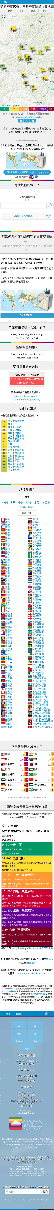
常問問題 (26, 1087)
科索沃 (6, 651)
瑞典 (5, 543)
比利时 (6, 713)
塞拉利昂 (34, 551)
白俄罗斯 (34, 562)
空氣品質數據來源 (26, 1092)
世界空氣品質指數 (9, 991)
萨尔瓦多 (34, 559)
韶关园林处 (11, 441)
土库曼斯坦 (36, 627)
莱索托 (6, 635)
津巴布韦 (34, 546)
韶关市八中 (11, 461)
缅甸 (5, 532)
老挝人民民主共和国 (40, 721)
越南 (5, 583)
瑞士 (5, 567)
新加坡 (6, 643)
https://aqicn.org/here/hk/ (27, 140)
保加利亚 (34, 567)
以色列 (33, 524)
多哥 (5, 602)
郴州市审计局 (12, 432)
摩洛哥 (6, 616)
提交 (45, 1191)
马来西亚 (34, 591)
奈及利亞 (34, 554)
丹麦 (5, 546)
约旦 (5, 581)
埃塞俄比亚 (36, 675)
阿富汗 (33, 521)
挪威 (5, 551)
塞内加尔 (34, 557)
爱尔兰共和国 (37, 683)
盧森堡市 (34, 602)
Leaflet (3, 106)
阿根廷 (6, 726)
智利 (5, 527)
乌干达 (6, 656)
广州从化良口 (12, 429)
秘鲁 (5, 519)
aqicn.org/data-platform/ (27, 399)
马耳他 (6, 632)
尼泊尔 (6, 689)
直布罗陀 (34, 613)
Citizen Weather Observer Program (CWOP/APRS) (26, 1157)
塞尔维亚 (34, 543)
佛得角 (6, 707)
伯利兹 (6, 702)
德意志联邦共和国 (39, 715)
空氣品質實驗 (26, 1078)
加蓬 (5, 565)
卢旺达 (6, 664)
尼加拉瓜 (34, 581)
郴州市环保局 (12, 426)
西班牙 (6, 721)
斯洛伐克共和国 (38, 702)
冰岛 (5, 521)
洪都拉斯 (34, 621)
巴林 (5, 600)
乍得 (5, 591)
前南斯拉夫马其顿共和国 (40, 728)
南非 (5, 578)
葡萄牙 (6, 680)
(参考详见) (27, 888)
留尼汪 (6, 672)
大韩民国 (34, 589)
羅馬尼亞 (34, 540)
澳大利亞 (34, 573)
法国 (5, 608)
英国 (5, 559)
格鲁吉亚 (34, 610)
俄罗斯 (6, 670)
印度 (5, 575)
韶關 (7, 444)
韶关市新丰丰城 (13, 421)
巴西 (5, 605)
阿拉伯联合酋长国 (39, 710)
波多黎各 (34, 535)
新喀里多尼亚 (37, 686)
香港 (5, 570)
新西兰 (6, 686)
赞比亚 (6, 645)
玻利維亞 (34, 565)
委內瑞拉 (34, 575)
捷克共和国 (36, 667)
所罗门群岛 (36, 648)
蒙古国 (6, 624)
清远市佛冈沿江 (13, 455)
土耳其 (6, 662)
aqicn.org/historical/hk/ (25, 396)
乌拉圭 (6, 653)
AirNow (32, 817)
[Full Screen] (3, 16)
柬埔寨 (6, 618)
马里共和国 (36, 645)
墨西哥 (6, 667)
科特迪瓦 (34, 548)
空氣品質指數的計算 (26, 1095)
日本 (5, 586)
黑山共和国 (36, 624)
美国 (5, 589)
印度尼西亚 (36, 664)
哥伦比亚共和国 (38, 705)
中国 (5, 530)
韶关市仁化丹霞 (13, 464)
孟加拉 (6, 718)
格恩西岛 (34, 616)
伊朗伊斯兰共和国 (39, 718)
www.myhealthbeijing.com (31, 973)
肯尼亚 (6, 621)
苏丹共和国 (36, 643)
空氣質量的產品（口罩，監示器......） (26, 1100)
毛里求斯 (34, 608)
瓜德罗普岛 (36, 637)
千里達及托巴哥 (38, 697)
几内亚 (6, 697)
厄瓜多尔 (34, 530)
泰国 (5, 573)
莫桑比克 (34, 594)
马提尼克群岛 (37, 694)
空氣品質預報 (26, 1098)
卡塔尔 (6, 675)
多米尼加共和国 (38, 707)
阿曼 (5, 540)
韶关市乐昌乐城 (13, 467)
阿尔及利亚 (36, 672)
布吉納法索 (36, 656)
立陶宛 (6, 627)
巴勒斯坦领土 (37, 691)
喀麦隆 (6, 705)
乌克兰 (6, 659)
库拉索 (6, 710)
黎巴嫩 (6, 694)
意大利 (6, 691)
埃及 (5, 557)
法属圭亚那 (36, 662)
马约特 (6, 648)
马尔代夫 (34, 605)
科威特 (6, 613)
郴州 (7, 424)
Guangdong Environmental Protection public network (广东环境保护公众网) (27, 1160)
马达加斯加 (36, 653)
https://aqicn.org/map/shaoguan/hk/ (27, 117)
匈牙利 (33, 519)
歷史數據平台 (26, 1105)
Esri (19, 106)
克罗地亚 (34, 618)
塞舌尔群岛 (36, 635)
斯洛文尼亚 (36, 629)
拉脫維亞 (34, 586)
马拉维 (6, 640)
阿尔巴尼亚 (36, 670)
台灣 (5, 594)
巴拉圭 (6, 678)
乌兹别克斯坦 (37, 678)
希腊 (5, 524)
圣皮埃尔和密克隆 (39, 713)
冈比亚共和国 (37, 689)
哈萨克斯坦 (36, 632)
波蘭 (5, 535)
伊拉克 (6, 699)
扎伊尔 (6, 715)
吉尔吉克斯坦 (37, 680)
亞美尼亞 (34, 578)
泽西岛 (6, 629)
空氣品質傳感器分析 (26, 1081)
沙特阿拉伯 (36, 651)
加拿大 (33, 527)
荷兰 (5, 554)
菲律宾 (6, 683)
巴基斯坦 (34, 532)
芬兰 (5, 562)
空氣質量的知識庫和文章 (26, 1075)
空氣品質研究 (26, 1070)
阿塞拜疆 (34, 570)
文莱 (5, 597)
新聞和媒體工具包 (26, 1064)
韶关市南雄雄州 (13, 452)
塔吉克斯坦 (36, 640)
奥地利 (6, 723)
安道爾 (6, 637)
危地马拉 (34, 600)
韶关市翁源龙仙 (13, 438)
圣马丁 (6, 610)
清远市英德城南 (13, 435)
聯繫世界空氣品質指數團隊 (26, 1061)
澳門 (5, 548)
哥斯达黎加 (36, 659)
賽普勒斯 (34, 583)
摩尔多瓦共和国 (38, 699)
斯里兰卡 (34, 597)
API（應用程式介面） (26, 1103)
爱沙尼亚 (34, 538)
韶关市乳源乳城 (13, 458)
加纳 (5, 538)
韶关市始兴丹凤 (13, 449)
